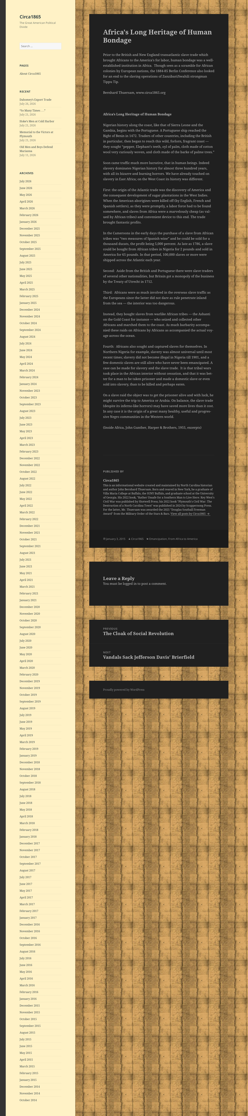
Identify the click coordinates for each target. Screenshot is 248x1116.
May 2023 (26, 431)
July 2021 (25, 559)
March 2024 (27, 370)
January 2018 (28, 836)
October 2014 (28, 1100)
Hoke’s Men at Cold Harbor (37, 121)
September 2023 (30, 404)
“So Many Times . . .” (32, 110)
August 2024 (27, 336)
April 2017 (26, 897)
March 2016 (27, 985)
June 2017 (26, 884)
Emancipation (158, 539)
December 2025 (30, 228)
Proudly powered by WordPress (123, 690)
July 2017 (25, 877)
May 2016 (26, 972)
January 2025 (28, 303)
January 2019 (28, 755)
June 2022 (26, 492)
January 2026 (28, 222)
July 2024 (25, 343)
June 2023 (26, 424)
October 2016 (28, 938)
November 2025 (30, 235)
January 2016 (28, 999)
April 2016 (26, 978)
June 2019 (26, 722)
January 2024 (28, 384)
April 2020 (26, 661)
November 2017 (30, 850)
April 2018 (26, 816)
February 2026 (29, 215)
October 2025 (28, 242)
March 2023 (27, 445)
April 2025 (26, 282)
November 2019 (30, 688)
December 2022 (30, 458)
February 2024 (29, 377)
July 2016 (25, 958)
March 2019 (27, 742)
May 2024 (26, 357)
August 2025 (27, 255)
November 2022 (30, 465)
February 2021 (29, 593)
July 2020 (25, 641)
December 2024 (30, 309)
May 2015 (26, 1053)
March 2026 (27, 208)
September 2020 (30, 627)
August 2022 (27, 478)
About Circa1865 (30, 74)
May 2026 (26, 195)
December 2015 (30, 1005)
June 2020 (26, 647)
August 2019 (27, 708)
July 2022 (25, 485)
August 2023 (27, 411)
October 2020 (28, 620)
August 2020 (27, 634)
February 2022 (29, 519)
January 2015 (28, 1080)
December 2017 (30, 843)
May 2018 (26, 809)
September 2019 (30, 701)
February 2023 (29, 451)
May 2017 (26, 891)
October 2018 (28, 776)
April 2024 (26, 364)
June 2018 (26, 803)
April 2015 (26, 1059)
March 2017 (27, 904)
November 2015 (30, 1012)
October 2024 (28, 323)
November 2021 (30, 532)
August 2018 (27, 789)
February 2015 (29, 1073)
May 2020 (26, 654)
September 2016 (30, 945)
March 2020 (27, 668)
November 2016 (30, 931)
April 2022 (26, 505)
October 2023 (28, 397)
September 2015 (30, 1026)
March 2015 (27, 1066)
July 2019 (25, 715)
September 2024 (30, 330)
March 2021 (27, 586)
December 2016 (30, 924)
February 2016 (29, 992)
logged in (130, 583)
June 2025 (26, 269)
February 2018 (29, 830)
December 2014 (30, 1086)
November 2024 (30, 316)
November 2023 (30, 391)
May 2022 (26, 499)
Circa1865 (30, 17)
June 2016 (26, 965)
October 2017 (28, 857)
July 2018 (25, 796)
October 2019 (28, 695)
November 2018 (30, 769)
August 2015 (27, 1032)
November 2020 (30, 614)
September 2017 (30, 864)
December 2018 (30, 762)
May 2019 (26, 728)
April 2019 (26, 735)
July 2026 (25, 181)
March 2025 (27, 289)
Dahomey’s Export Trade (35, 100)
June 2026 (26, 188)
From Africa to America (183, 539)
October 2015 (28, 1019)
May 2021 (26, 573)
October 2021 (28, 539)
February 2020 (29, 674)
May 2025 (26, 276)
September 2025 (30, 249)
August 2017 (27, 870)
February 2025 (29, 296)
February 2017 (29, 911)
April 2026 (26, 201)
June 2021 (26, 566)
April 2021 (26, 580)
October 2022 (28, 472)
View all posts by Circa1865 (188, 514)
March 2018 (27, 823)
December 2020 (30, 607)
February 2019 (29, 749)
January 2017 (28, 918)
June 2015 (26, 1046)
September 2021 (30, 546)
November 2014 (30, 1093)
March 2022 (27, 512)
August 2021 (27, 553)
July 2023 (25, 418)
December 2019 (30, 681)
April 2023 (26, 438)
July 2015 (25, 1039)
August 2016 (27, 951)
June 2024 (26, 350)
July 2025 (25, 262)
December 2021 (30, 526)
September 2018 (30, 782)
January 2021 (28, 600)
